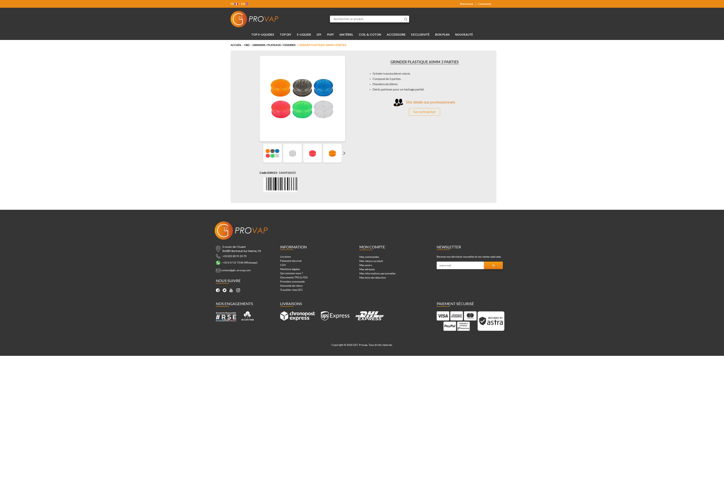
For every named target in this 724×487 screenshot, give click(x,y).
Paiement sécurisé (290, 260)
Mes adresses (367, 269)
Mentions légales (290, 269)
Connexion (484, 3)
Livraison (285, 256)
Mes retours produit (371, 261)
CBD (246, 45)
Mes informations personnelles (377, 273)
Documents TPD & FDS (294, 277)
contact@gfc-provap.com (236, 270)
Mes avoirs (365, 265)
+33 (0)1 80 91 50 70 (234, 256)
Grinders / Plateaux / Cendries (274, 45)
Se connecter (424, 111)
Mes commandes (369, 256)
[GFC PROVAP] (254, 19)
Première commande (292, 281)
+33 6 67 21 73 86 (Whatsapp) (239, 262)
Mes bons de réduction (372, 277)
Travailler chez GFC (291, 289)
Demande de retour (291, 285)
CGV (283, 264)
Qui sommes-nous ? (291, 273)
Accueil (236, 45)
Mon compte (372, 247)
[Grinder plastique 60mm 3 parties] (272, 153)
